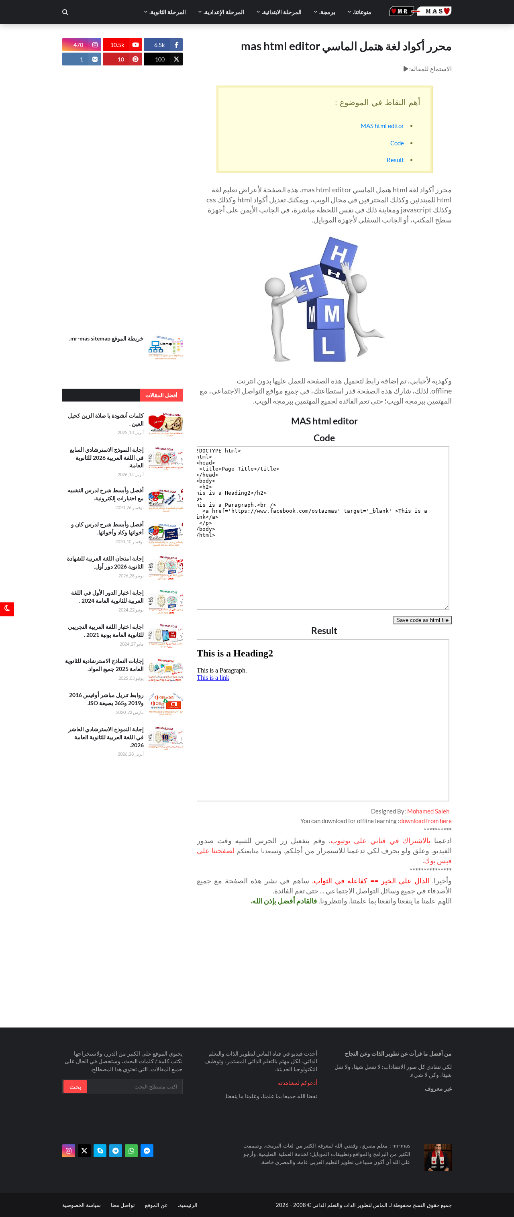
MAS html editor (382, 125)
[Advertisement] (122, 200)
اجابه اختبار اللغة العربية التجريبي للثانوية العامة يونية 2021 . (106, 630)
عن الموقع (156, 1205)
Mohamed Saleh (428, 811)
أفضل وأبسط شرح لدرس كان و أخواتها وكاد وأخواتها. (107, 528)
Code (397, 143)
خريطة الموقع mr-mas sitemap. (106, 338)
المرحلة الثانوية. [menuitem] (167, 11)
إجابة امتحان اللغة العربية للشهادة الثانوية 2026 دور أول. (105, 562)
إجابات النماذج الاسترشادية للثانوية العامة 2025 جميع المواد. (104, 664)
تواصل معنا (123, 1205)
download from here (426, 820)
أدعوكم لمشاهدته (297, 1082)
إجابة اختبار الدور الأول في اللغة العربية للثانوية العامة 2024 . (107, 596)
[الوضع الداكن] (7, 608)
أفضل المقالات (161, 395)
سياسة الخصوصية (81, 1205)
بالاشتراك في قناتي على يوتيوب (380, 840)
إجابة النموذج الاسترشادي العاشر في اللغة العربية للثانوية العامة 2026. (106, 737)
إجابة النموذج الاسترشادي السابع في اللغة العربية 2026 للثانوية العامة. (107, 457)
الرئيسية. (188, 1205)
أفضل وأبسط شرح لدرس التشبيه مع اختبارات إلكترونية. (105, 494)
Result (395, 159)
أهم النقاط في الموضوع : (377, 102)
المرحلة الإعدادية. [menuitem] (224, 11)
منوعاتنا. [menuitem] (362, 11)
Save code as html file (422, 620)
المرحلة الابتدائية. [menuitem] (282, 11)
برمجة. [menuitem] (327, 11)
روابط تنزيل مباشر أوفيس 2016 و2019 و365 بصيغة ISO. (106, 698)
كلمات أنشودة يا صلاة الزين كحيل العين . (106, 419)
